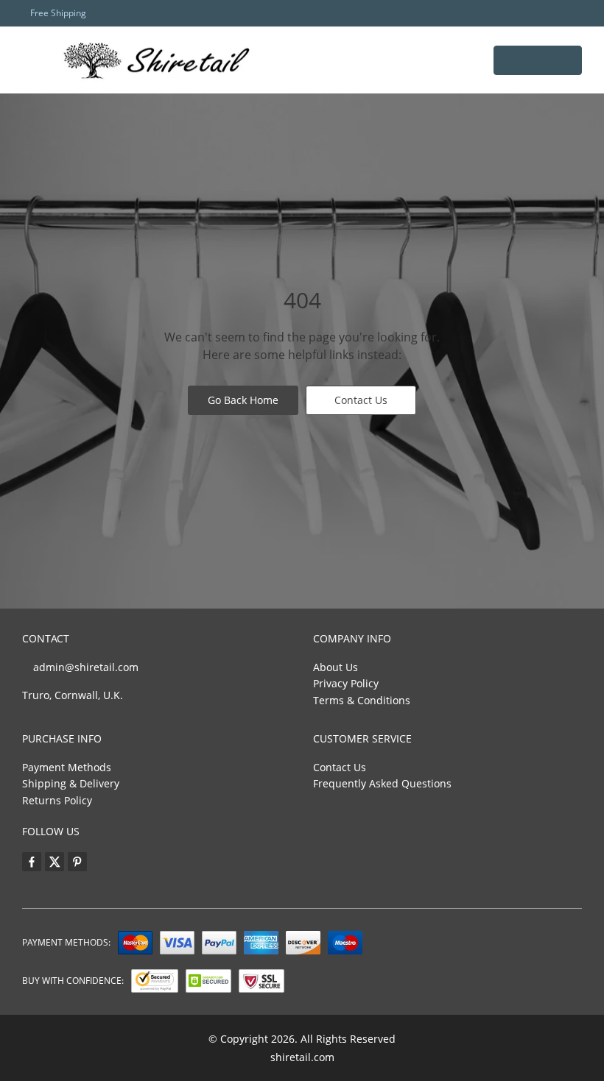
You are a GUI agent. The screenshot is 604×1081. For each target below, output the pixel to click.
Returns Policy (57, 800)
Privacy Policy (346, 683)
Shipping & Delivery (70, 783)
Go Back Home (243, 400)
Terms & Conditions (361, 700)
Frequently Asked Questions (382, 783)
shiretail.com (302, 1057)
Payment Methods (66, 767)
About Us (335, 667)
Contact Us (360, 400)
